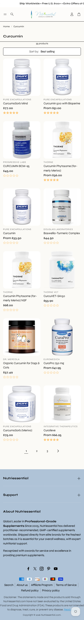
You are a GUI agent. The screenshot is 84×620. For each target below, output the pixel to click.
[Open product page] (21, 77)
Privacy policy (51, 590)
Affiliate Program (42, 585)
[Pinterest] (49, 569)
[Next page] (58, 451)
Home (6, 26)
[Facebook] (28, 569)
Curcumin (18, 26)
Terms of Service (66, 585)
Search (8, 585)
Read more (70, 609)
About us (22, 585)
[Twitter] (35, 568)
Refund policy (30, 590)
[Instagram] (42, 569)
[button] (5, 14)
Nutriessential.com (14, 601)
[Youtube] (56, 569)
